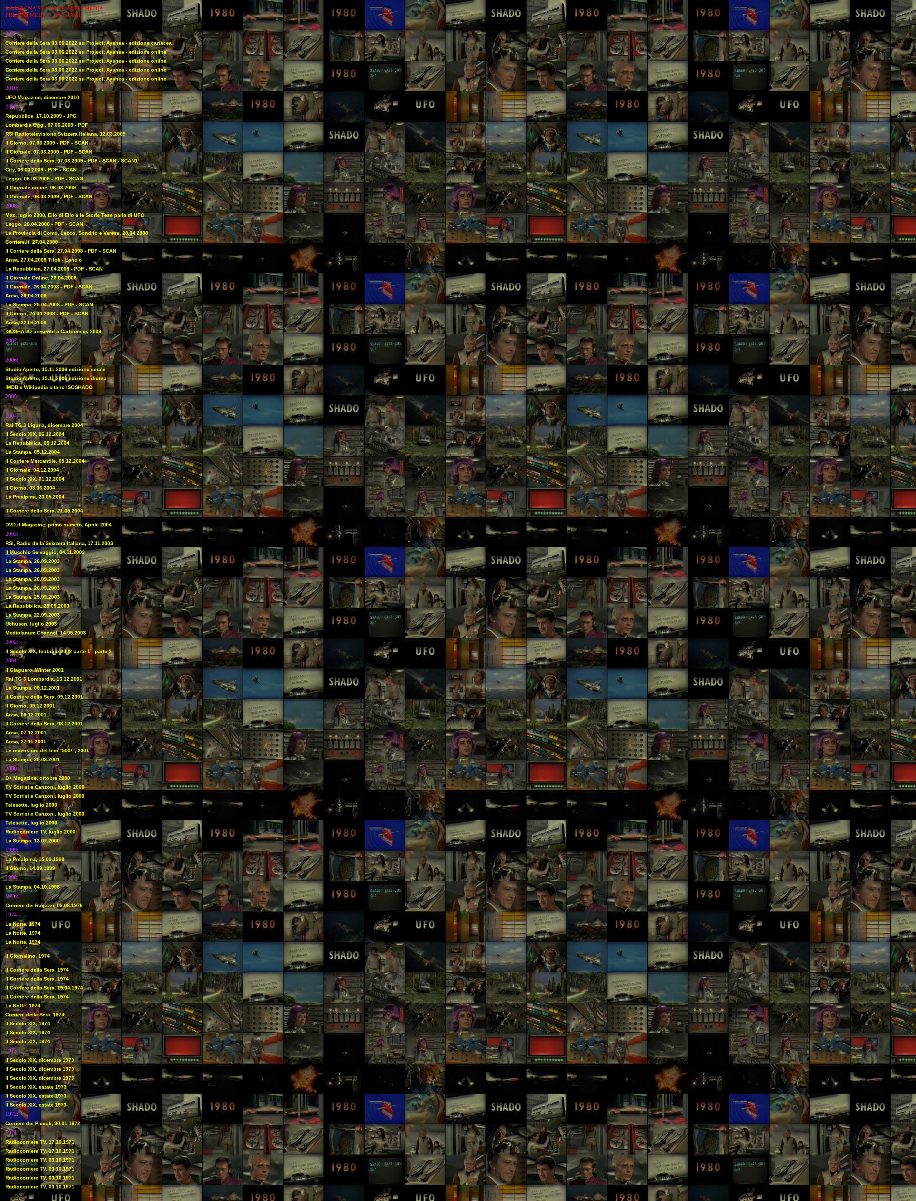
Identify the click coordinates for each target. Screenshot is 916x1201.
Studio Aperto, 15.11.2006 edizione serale (55, 369)
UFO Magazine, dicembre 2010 (42, 97)
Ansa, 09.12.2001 (26, 715)
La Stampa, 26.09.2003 (32, 561)
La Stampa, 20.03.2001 (32, 759)
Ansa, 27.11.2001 (25, 741)
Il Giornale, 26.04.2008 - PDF (39, 287)
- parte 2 (102, 651)
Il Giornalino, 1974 (27, 956)
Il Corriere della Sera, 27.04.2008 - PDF (51, 251)
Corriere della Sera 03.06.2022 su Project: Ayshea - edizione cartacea (88, 43)
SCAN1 (129, 161)
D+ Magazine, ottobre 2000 (37, 778)
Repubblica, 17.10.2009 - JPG (41, 116)
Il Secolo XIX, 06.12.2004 (34, 434)
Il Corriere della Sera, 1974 (37, 970)
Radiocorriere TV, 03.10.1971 (39, 1160)
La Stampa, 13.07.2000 (32, 840)
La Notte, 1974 (22, 924)
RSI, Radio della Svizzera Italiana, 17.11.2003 (59, 543)
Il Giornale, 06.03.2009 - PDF (39, 196)
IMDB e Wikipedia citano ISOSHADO (49, 387)
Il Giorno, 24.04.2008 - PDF (37, 313)
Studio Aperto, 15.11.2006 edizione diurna (56, 378)
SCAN (81, 143)
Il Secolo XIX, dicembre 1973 (39, 1060)
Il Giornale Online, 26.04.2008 (41, 278)
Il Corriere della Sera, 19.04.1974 (44, 988)
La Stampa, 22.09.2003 (32, 615)
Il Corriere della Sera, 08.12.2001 (44, 723)
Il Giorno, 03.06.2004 (30, 488)
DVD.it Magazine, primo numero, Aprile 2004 (58, 524)
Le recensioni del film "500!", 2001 (47, 750)
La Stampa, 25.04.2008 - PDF (39, 304)
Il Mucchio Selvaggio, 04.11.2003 (45, 552)
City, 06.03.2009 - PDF (31, 169)
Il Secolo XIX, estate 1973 (36, 1087)
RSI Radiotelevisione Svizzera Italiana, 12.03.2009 (65, 134)
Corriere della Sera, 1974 (34, 1014)
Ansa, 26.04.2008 (26, 295)
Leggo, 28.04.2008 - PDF (34, 224)
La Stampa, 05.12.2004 (32, 452)
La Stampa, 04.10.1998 (32, 887)
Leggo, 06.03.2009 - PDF (34, 178)
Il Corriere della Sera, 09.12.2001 (44, 697)
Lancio (73, 260)
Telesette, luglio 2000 (31, 805)
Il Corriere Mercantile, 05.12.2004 (44, 461)
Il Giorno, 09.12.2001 (30, 706)
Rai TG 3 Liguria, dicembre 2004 (44, 425)
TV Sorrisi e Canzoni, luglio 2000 (44, 787)
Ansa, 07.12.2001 (26, 732)
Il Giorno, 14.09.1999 (30, 868)
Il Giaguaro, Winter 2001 (34, 670)
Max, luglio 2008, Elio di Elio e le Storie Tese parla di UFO (75, 215)
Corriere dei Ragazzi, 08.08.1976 (44, 905)
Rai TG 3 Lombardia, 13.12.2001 (43, 679)
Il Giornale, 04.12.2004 (32, 470)
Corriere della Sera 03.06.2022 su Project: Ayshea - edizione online (85, 52)
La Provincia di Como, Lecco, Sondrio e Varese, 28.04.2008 (76, 233)
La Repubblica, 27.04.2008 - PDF (44, 269)
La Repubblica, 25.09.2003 (37, 606)
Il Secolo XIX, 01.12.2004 (34, 479)
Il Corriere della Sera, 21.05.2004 (44, 511)
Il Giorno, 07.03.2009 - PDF (37, 143)
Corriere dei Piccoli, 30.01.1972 (42, 1123)
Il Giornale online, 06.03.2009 (40, 187)
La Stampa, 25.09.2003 (32, 597)
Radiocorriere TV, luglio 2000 (40, 832)
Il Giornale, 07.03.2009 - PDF (39, 152)
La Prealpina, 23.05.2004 (34, 497)
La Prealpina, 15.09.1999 (34, 859)
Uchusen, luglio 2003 (31, 624)
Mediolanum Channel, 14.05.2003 (45, 633)
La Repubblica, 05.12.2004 (37, 443)
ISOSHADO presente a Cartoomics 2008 (53, 331)
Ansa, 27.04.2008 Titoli (32, 260)
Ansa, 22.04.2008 (26, 322)
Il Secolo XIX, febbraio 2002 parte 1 (47, 651)
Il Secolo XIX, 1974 (27, 1023)
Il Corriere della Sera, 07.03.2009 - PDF (51, 161)
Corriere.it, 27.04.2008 (31, 242)
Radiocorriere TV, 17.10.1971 (39, 1142)
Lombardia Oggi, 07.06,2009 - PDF (46, 125)
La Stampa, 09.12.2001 (32, 688)
